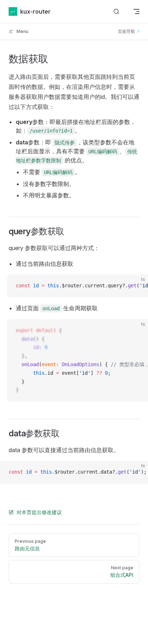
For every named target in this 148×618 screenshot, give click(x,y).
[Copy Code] (136, 286)
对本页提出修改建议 (39, 512)
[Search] (116, 11)
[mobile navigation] (136, 11)
